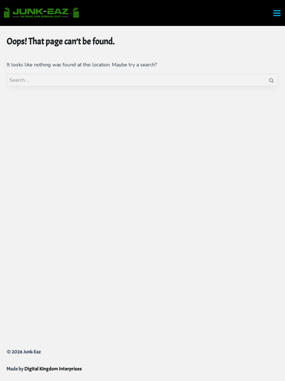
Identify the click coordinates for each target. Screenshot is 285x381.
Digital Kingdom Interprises (53, 369)
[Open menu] (278, 13)
